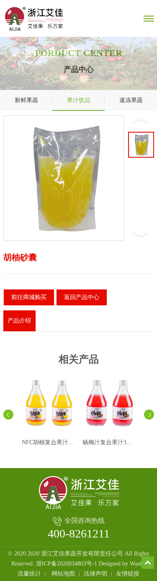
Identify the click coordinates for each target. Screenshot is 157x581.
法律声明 (95, 574)
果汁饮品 (78, 100)
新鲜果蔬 (26, 100)
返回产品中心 (81, 297)
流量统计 (29, 574)
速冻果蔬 (131, 100)
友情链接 (127, 574)
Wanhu (138, 564)
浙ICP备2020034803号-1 (66, 564)
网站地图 (63, 574)
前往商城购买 (28, 297)
